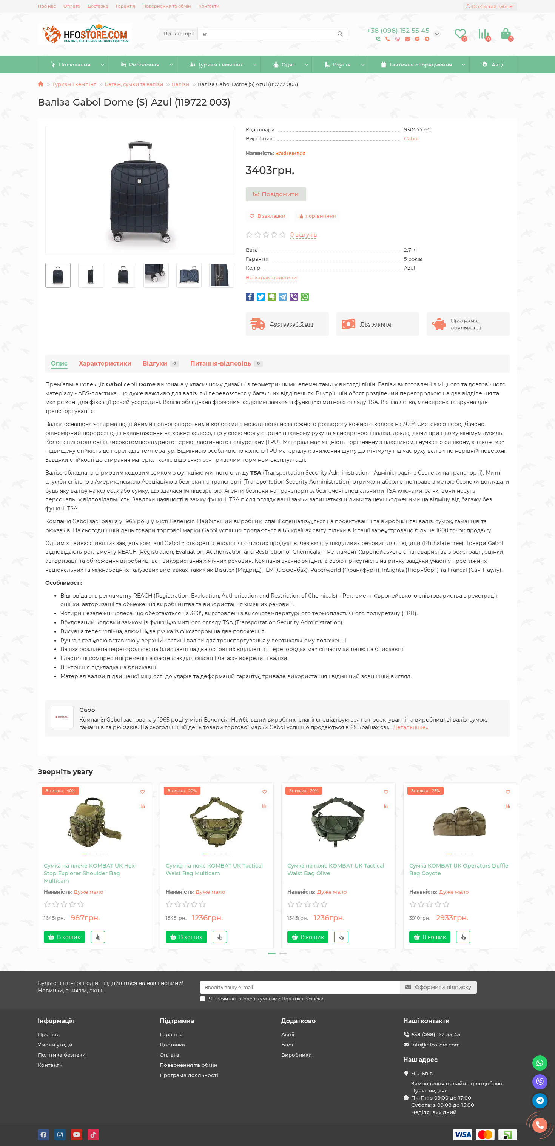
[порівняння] (142, 806)
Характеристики (105, 363)
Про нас (47, 6)
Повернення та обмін (167, 6)
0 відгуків (303, 234)
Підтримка (177, 1021)
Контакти (209, 6)
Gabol (411, 138)
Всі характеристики (271, 277)
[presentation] (45, 275)
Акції (498, 64)
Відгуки (159, 363)
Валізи (180, 84)
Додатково (298, 1021)
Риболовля (144, 64)
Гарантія (125, 6)
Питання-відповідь (225, 363)
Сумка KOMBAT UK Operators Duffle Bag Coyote (459, 869)
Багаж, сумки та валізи (134, 84)
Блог (287, 1045)
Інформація (56, 1021)
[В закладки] (142, 792)
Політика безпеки (62, 1055)
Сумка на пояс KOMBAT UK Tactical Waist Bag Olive (335, 869)
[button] (272, 953)
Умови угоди (55, 1045)
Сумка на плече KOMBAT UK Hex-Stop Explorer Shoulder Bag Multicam (90, 873)
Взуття (342, 64)
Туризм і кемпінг (220, 64)
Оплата (71, 6)
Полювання (74, 64)
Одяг (288, 64)
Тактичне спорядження (420, 64)
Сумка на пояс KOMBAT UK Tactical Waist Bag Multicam (214, 869)
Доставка (98, 6)
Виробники (296, 1055)
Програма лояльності (189, 1075)
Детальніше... (411, 727)
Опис (59, 363)
